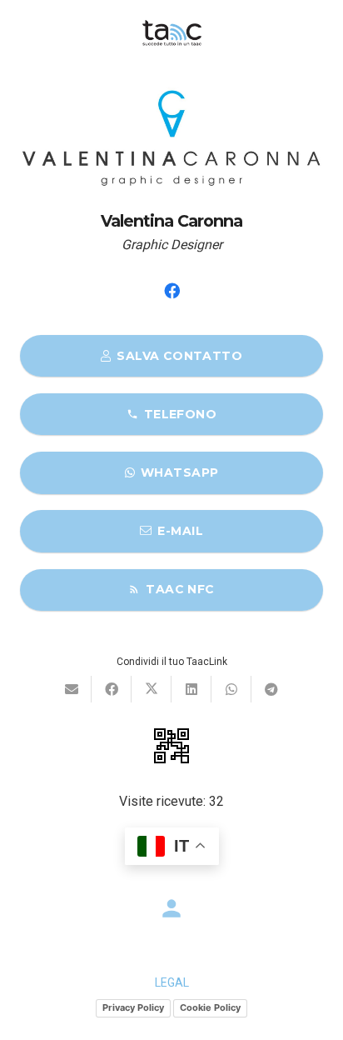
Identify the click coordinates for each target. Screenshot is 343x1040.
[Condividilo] (112, 689)
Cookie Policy (210, 1007)
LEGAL (172, 982)
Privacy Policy (133, 1007)
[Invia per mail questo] (72, 689)
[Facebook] (171, 291)
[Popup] (171, 746)
